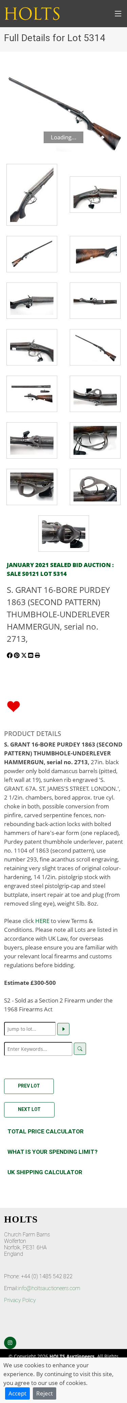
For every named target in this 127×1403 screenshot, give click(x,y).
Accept (17, 1393)
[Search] (80, 1049)
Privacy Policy (20, 1300)
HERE (42, 921)
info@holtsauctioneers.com (49, 1288)
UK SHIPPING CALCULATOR (44, 1172)
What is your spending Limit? (52, 1151)
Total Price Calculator (45, 1131)
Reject (44, 1393)
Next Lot (29, 1109)
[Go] (63, 1029)
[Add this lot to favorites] (13, 706)
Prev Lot (29, 1086)
